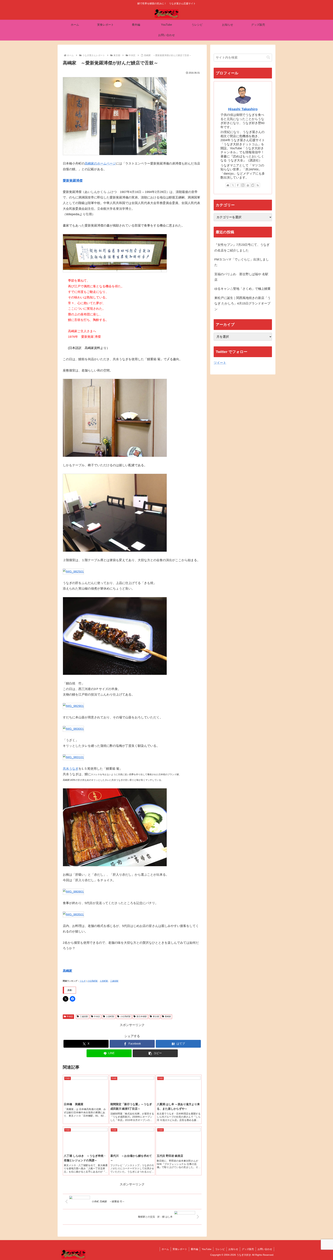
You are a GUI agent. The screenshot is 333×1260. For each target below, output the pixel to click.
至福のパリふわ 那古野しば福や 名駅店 (241, 276)
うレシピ (220, 1249)
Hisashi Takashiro (243, 109)
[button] (155, 1053)
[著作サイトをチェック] (228, 185)
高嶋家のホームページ (100, 163)
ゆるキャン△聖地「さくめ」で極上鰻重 (242, 288)
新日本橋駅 (141, 1016)
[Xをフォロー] (233, 185)
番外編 (194, 1249)
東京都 (156, 1016)
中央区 (70, 1016)
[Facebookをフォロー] (238, 185)
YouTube (206, 1249)
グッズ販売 (248, 1249)
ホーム (165, 1249)
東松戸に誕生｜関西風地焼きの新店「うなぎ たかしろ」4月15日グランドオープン (242, 303)
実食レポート (180, 1249)
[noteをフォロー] (252, 185)
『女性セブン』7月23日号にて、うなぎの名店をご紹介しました (242, 247)
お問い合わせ (265, 1249)
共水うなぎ (70, 768)
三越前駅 (114, 981)
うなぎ (82, 981)
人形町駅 (104, 981)
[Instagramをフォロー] (243, 185)
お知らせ (233, 1249)
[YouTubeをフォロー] (248, 185)
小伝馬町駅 (92, 981)
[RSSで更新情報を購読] (257, 185)
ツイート (220, 362)
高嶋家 (67, 970)
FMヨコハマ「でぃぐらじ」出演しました (241, 262)
